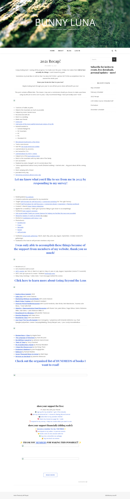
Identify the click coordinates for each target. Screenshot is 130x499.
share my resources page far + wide (51, 419)
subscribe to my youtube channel (51, 417)
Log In (77, 51)
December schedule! (97, 109)
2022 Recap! (95, 96)
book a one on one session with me (51, 434)
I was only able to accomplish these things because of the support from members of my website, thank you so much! (50, 249)
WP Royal (25, 495)
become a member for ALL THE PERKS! (50, 429)
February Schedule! (97, 92)
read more (50, 475)
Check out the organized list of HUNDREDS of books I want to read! (50, 363)
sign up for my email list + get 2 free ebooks (51, 412)
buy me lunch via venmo (51, 438)
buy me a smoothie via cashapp (51, 436)
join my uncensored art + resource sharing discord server (51, 414)
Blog (69, 51)
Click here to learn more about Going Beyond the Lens (50, 280)
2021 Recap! (50, 61)
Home (52, 51)
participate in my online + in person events (51, 431)
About (61, 51)
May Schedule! (95, 88)
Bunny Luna (65, 22)
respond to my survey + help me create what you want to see (51, 421)
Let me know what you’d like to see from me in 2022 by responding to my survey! (50, 181)
